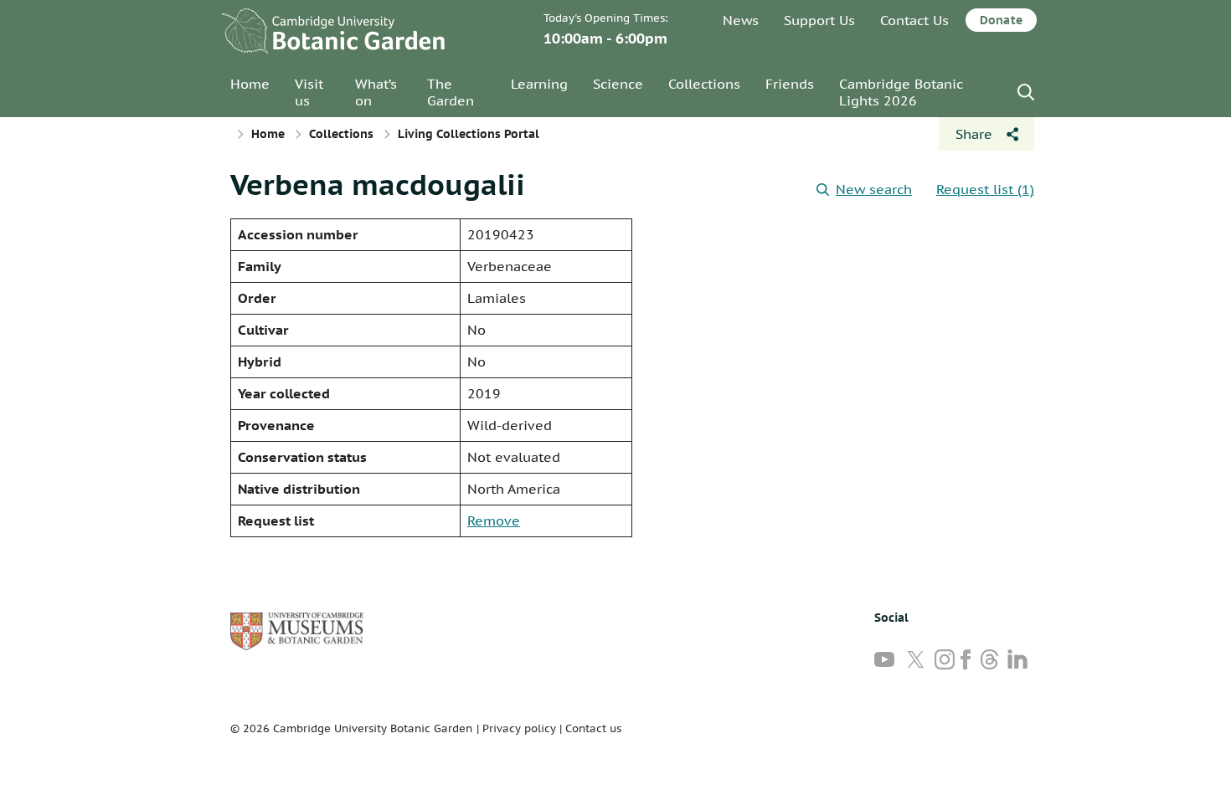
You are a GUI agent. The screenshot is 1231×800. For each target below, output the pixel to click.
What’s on (376, 92)
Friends (789, 83)
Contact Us (914, 20)
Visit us (309, 92)
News (741, 20)
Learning (539, 83)
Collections (704, 83)
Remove (493, 520)
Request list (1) (985, 189)
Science (618, 83)
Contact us (593, 728)
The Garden (450, 92)
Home (250, 83)
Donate (1001, 20)
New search (874, 189)
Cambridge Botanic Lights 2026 (901, 92)
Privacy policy (519, 728)
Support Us (819, 20)
